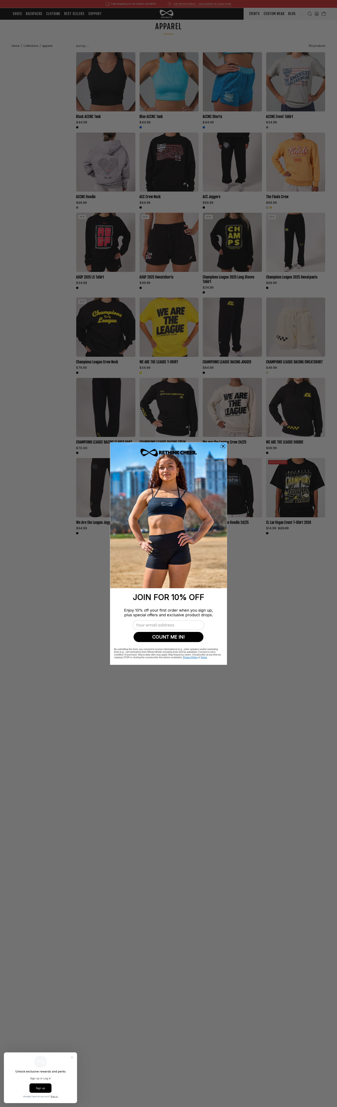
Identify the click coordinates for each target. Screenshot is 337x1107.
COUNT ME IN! (168, 637)
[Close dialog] (223, 446)
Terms (203, 657)
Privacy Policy (190, 657)
